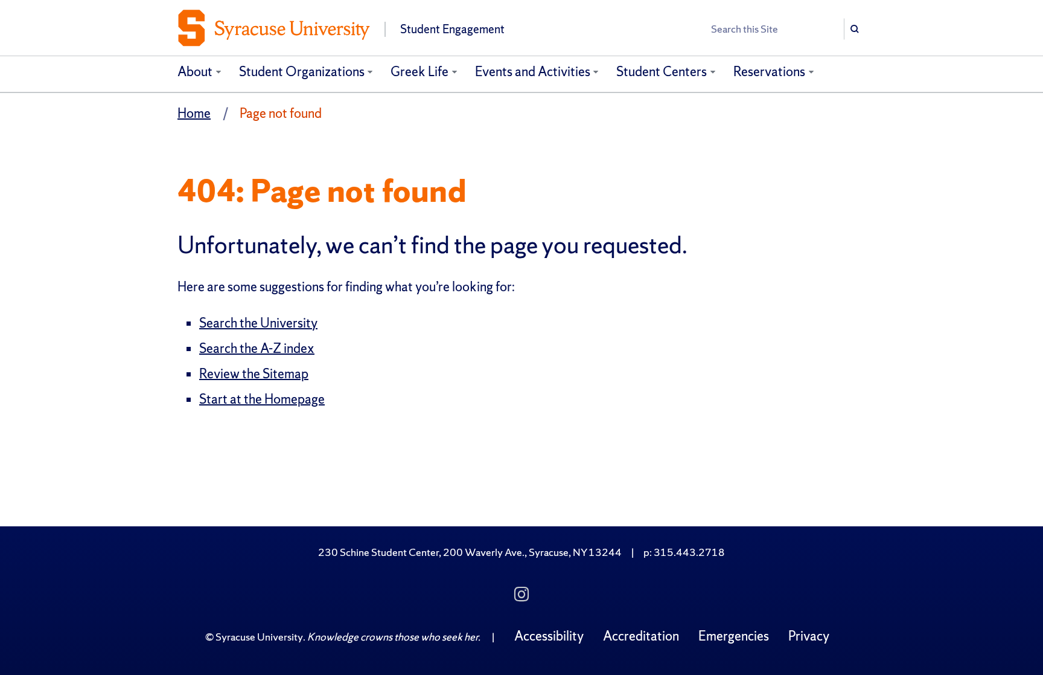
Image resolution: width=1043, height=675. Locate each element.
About (194, 71)
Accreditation (641, 636)
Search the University (258, 323)
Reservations (769, 71)
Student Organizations (302, 71)
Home (194, 113)
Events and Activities (532, 71)
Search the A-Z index (256, 348)
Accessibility (549, 636)
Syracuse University (259, 637)
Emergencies (733, 636)
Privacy (808, 636)
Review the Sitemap (253, 374)
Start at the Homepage (262, 399)
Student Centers (661, 71)
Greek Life (419, 71)
